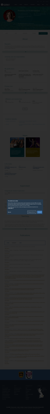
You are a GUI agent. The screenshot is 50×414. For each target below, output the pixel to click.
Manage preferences (31, 212)
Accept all (39, 212)
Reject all (9, 212)
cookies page (10, 208)
